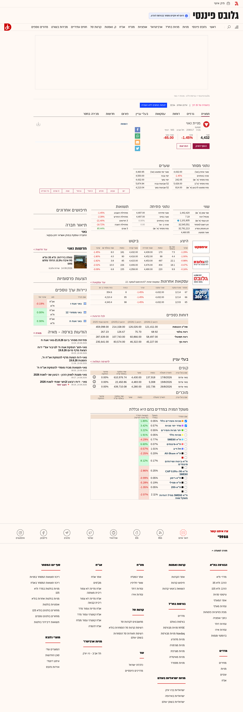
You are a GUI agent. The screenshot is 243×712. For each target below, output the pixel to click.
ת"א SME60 (174, 439)
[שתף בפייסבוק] (137, 129)
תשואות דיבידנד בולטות (46, 622)
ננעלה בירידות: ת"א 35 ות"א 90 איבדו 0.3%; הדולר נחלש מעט (57, 260)
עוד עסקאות (99, 282)
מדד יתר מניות (173, 425)
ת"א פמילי (175, 482)
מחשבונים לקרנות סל (132, 622)
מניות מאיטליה (177, 657)
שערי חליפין (136, 583)
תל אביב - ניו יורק (92, 653)
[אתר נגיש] (7, 27)
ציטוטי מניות (219, 594)
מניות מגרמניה (177, 645)
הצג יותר (62, 384)
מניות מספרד (178, 663)
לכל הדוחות (99, 316)
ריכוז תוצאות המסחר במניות (44, 577)
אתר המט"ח (137, 577)
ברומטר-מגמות (218, 635)
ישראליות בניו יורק (175, 690)
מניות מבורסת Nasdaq (173, 633)
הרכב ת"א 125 (219, 588)
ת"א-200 (176, 487)
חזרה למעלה (220, 550)
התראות (183, 146)
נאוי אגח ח (75, 321)
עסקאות (160, 114)
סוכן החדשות (52, 655)
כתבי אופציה (219, 618)
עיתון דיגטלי (53, 661)
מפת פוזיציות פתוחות (214, 612)
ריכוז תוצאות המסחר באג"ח (45, 583)
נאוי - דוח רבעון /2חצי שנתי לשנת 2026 (63, 381)
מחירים (222, 663)
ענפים (223, 674)
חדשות (110, 114)
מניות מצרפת (178, 651)
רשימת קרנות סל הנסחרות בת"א (126, 627)
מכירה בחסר (91, 114)
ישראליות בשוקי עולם (173, 702)
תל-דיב (177, 448)
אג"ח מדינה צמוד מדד (89, 608)
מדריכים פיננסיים (134, 670)
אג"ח (224, 680)
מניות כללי (175, 434)
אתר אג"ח (96, 577)
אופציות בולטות (51, 604)
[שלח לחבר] (137, 142)
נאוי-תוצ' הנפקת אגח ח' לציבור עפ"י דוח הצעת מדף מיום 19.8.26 (62, 349)
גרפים (190, 114)
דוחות (176, 114)
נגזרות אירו (220, 630)
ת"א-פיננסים (174, 444)
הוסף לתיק (201, 146)
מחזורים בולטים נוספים (47, 616)
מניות (223, 669)
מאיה (38, 333)
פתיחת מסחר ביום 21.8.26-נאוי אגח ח (64, 340)
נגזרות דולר (220, 624)
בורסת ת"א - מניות (188, 96)
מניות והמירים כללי (170, 421)
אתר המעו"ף (220, 600)
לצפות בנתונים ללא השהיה (153, 105)
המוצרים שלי (52, 649)
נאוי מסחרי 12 (74, 312)
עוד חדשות (41, 249)
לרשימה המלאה (101, 361)
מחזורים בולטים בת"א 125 (45, 610)
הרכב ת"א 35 (219, 583)
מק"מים (97, 583)
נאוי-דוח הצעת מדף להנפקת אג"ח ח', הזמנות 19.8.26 (64, 359)
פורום (125, 114)
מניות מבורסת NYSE (174, 627)
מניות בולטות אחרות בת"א (45, 598)
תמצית (205, 114)
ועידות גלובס (52, 667)
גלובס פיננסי (216, 15)
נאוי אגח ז (76, 303)
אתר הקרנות (178, 577)
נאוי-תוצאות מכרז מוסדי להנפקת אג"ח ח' (62, 367)
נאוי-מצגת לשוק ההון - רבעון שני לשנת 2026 (60, 374)
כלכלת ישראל (136, 665)
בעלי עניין (142, 114)
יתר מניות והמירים (171, 430)
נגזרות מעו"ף (219, 606)
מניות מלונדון (178, 639)
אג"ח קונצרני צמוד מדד (89, 614)
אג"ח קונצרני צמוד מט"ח (88, 620)
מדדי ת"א (221, 577)
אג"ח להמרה (94, 626)
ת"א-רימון (175, 478)
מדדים (181, 616)
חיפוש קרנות (178, 583)
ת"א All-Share (173, 453)
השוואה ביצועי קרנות (173, 588)
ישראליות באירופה (175, 696)
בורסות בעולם (177, 622)
